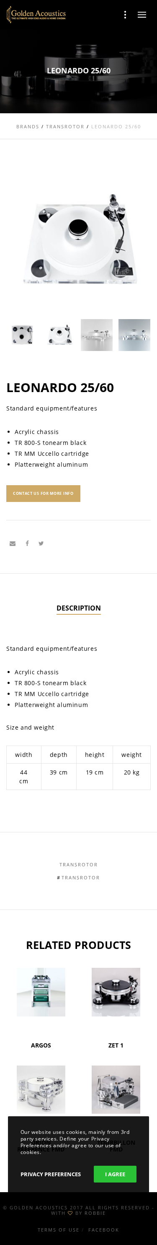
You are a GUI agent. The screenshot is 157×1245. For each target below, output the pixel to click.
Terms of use (59, 1230)
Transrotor (78, 864)
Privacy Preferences (51, 1174)
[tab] (78, 608)
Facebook (103, 1230)
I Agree (115, 1174)
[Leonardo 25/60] (12, 543)
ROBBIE (95, 1213)
